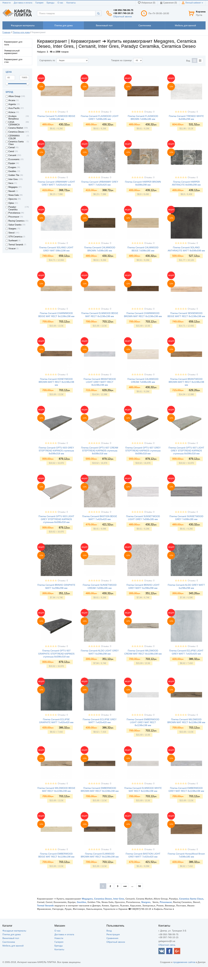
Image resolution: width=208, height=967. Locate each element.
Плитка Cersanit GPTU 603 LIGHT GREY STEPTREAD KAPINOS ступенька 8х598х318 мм (56, 519)
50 (139, 886)
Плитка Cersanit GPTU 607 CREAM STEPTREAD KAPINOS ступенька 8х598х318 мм (99, 450)
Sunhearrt (13, 240)
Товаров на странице (121, 60)
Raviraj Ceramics (16, 221)
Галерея (39, 3)
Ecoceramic (14, 159)
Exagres (12, 167)
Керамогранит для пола (13, 43)
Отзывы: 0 (63, 112)
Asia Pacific (14, 108)
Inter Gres (13, 179)
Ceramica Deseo (16, 132)
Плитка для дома (21, 32)
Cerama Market (15, 128)
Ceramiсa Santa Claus (16, 143)
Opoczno (12, 199)
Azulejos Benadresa (13, 117)
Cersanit (12, 155)
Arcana (11, 100)
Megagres (13, 187)
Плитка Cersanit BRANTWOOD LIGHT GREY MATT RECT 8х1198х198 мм (100, 382)
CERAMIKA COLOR (14, 137)
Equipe (11, 163)
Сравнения (112, 938)
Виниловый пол (10, 938)
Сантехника (8, 942)
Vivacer (12, 248)
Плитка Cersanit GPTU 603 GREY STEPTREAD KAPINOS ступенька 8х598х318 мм (56, 450)
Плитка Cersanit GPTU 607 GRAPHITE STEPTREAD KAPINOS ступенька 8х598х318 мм (56, 653)
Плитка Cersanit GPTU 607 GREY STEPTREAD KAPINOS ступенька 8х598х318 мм (143, 450)
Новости (6, 3)
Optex (11, 203)
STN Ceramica (15, 237)
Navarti (11, 191)
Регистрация (113, 934)
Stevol (11, 233)
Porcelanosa (14, 213)
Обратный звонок (122, 16)
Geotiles (12, 171)
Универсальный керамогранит (12, 52)
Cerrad (11, 147)
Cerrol (11, 151)
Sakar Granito (14, 225)
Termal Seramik (15, 245)
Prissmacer (13, 217)
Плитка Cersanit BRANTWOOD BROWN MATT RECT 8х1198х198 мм (186, 382)
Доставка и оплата (23, 3)
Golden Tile (13, 175)
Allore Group (14, 96)
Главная (6, 32)
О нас (60, 3)
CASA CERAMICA (14, 123)
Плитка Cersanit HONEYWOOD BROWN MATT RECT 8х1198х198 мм (56, 382)
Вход (109, 930)
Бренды (50, 3)
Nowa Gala (13, 195)
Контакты (71, 3)
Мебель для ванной (13, 945)
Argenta (12, 104)
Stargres (12, 229)
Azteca (11, 112)
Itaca (10, 183)
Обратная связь (166, 945)
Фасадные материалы (14, 930)
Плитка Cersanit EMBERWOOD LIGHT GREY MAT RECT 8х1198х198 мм (143, 722)
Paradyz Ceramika (12, 208)
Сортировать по (47, 60)
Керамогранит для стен (13, 60)
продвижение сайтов (184, 962)
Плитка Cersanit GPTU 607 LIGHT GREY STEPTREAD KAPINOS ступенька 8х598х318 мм (186, 450)
